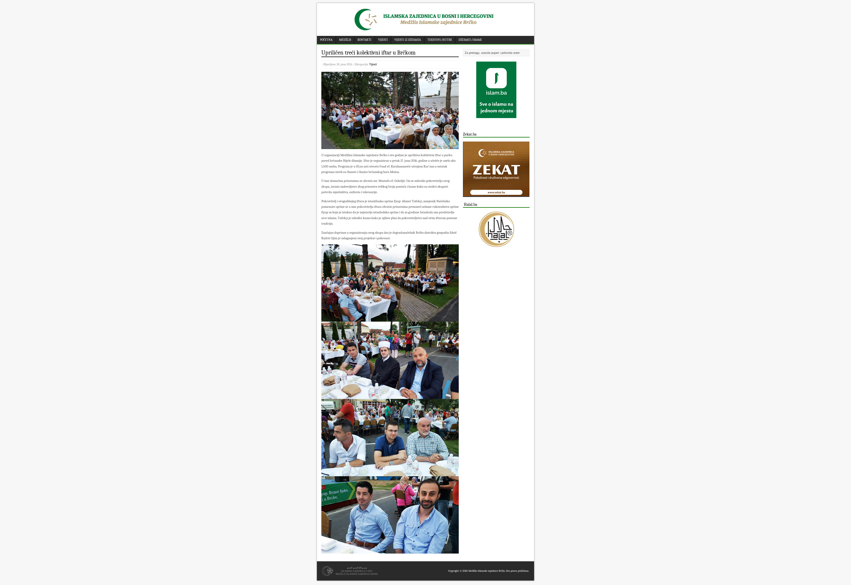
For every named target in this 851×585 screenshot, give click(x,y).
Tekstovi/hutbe (439, 40)
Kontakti (364, 40)
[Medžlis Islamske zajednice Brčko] (425, 30)
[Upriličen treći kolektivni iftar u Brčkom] (390, 146)
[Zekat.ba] (496, 194)
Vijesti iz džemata (407, 40)
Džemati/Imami (470, 40)
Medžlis (345, 40)
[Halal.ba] (496, 229)
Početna (326, 40)
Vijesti (383, 40)
